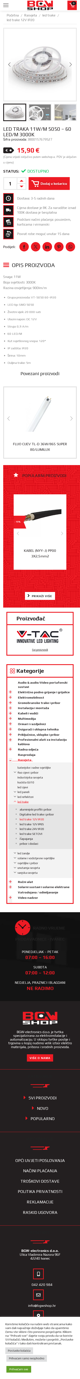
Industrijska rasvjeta (30, 777)
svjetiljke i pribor (27, 863)
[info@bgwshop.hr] (38, 1294)
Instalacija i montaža (33, 708)
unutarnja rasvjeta (28, 867)
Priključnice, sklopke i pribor (39, 734)
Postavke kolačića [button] (19, 1350)
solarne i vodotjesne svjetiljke (36, 858)
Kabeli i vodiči (28, 713)
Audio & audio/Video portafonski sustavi (42, 685)
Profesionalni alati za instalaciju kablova (42, 742)
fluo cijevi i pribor (27, 772)
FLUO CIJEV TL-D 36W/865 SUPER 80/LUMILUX (40, 446)
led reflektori (25, 797)
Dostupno (38, 171)
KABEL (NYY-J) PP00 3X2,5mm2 (40, 553)
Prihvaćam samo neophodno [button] (26, 1358)
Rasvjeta (30, 15)
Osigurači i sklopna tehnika (38, 729)
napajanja (26, 838)
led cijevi (22, 787)
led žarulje (23, 853)
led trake (48, 15)
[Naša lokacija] (38, 1315)
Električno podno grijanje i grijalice (44, 692)
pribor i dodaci (29, 843)
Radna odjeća (28, 749)
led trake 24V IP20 (32, 829)
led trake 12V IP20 (20, 20)
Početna (13, 15)
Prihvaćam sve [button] (18, 1369)
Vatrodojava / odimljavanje (38, 892)
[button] (9, 64)
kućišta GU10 (25, 782)
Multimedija (27, 718)
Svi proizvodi (40, 649)
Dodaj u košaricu (54, 183)
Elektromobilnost (31, 697)
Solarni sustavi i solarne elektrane (44, 887)
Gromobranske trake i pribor (39, 703)
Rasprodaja (26, 754)
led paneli (23, 792)
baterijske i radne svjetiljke (34, 767)
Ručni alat (25, 882)
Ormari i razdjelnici (32, 724)
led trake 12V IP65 (32, 824)
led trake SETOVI (31, 834)
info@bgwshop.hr (42, 1305)
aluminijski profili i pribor (36, 809)
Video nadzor (28, 897)
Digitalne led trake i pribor (37, 814)
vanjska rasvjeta (27, 872)
